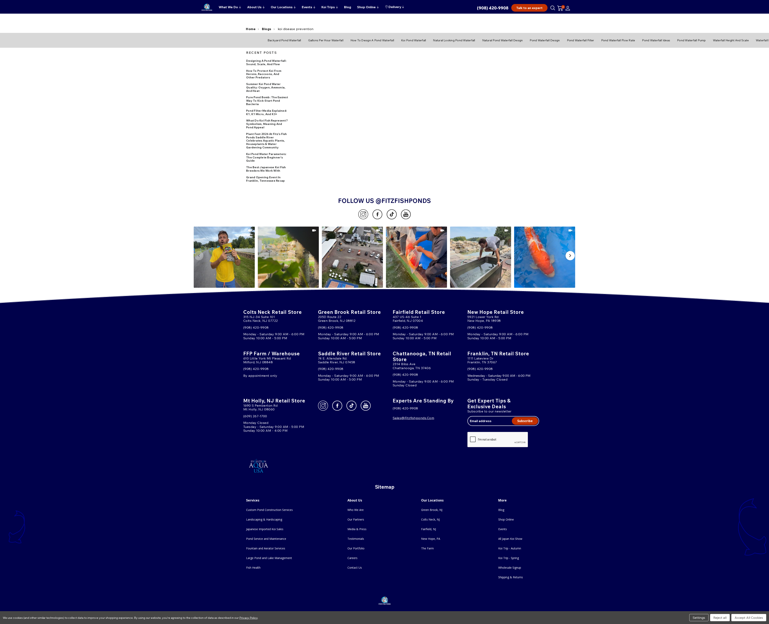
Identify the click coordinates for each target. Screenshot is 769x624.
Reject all (720, 618)
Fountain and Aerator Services (265, 548)
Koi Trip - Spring (508, 558)
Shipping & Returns (510, 577)
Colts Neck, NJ (430, 519)
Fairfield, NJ (428, 529)
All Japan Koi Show (510, 539)
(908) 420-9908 (492, 7)
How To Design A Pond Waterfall (372, 40)
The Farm (427, 548)
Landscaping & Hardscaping (264, 519)
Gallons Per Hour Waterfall (325, 40)
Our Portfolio (355, 548)
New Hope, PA (430, 539)
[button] (224, 257)
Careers (352, 558)
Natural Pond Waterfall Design (502, 40)
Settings (699, 618)
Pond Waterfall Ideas (656, 40)
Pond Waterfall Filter (580, 40)
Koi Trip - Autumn (509, 548)
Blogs (266, 29)
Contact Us (354, 567)
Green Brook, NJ (431, 510)
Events (502, 529)
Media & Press (356, 529)
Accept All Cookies (749, 618)
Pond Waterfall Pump (691, 40)
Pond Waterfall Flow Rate (618, 40)
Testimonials (355, 539)
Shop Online (506, 519)
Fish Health (253, 567)
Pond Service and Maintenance (266, 539)
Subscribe (525, 421)
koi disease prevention (296, 29)
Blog (501, 510)
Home (251, 29)
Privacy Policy (248, 618)
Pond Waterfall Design (545, 40)
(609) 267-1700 (255, 416)
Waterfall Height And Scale (731, 40)
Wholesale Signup (509, 567)
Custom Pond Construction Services (269, 510)
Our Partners (355, 519)
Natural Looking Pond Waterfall (454, 40)
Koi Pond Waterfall (413, 40)
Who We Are (355, 510)
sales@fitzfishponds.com (413, 418)
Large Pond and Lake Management (269, 558)
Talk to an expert (529, 8)
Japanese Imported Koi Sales (264, 529)
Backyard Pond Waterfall (284, 40)
